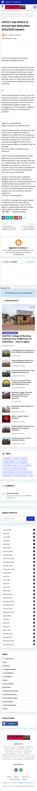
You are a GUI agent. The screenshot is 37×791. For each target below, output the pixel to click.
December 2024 (19, 602)
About (16, 777)
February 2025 (19, 594)
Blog (16, 458)
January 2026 (19, 555)
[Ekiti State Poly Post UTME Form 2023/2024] (6, 409)
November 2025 (19, 562)
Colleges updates (8, 462)
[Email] (20, 217)
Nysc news (6, 469)
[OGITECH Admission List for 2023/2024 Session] (6, 441)
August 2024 (19, 616)
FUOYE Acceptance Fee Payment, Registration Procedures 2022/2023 (23, 428)
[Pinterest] (16, 217)
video (30, 475)
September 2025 (19, 569)
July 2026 (18, 534)
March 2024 (19, 630)
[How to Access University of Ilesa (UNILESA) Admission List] (6, 373)
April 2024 (19, 627)
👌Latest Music (7, 458)
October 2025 (19, 566)
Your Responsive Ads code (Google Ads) (18, 293)
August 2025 (19, 573)
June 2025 (19, 580)
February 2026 (18, 551)
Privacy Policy (15, 779)
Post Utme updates (9, 472)
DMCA (25, 779)
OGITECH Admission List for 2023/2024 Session (21, 439)
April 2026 (18, 544)
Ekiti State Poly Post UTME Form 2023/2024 (23, 407)
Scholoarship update (24, 472)
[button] (31, 2)
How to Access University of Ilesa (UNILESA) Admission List (23, 371)
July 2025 (19, 576)
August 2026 (19, 530)
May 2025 (19, 584)
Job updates (7, 465)
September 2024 (19, 612)
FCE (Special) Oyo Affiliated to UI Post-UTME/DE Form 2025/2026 (23, 351)
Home (4, 14)
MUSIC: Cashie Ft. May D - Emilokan (21, 417)
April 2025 (19, 587)
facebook (11, 724)
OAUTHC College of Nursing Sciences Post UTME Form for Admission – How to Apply (17, 339)
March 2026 (18, 548)
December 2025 (18, 559)
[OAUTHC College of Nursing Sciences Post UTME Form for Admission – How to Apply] (18, 317)
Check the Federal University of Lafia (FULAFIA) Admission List (23, 361)
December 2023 (19, 641)
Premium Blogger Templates (21, 783)
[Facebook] (3, 217)
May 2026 (19, 541)
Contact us (26, 777)
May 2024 (19, 623)
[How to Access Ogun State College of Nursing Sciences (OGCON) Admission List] (6, 383)
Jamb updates (22, 462)
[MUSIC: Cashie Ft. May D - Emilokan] (6, 419)
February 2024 (19, 634)
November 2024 (19, 605)
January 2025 (19, 598)
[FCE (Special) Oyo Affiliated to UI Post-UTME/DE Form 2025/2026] (6, 353)
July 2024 (19, 619)
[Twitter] (7, 217)
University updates (20, 475)
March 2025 (19, 591)
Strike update (7, 475)
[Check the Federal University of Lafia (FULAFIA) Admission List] (6, 363)
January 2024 (19, 637)
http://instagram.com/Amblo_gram (27, 724)
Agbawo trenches (17, 248)
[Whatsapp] (12, 217)
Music (16, 465)
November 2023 (19, 644)
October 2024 (19, 609)
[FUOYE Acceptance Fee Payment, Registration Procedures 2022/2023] (6, 429)
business (24, 458)
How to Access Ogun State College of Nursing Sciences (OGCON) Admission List (21, 382)
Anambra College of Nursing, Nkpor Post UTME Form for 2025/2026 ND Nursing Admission (22, 395)
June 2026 (18, 537)
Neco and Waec (25, 465)
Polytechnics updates (15, 14)
